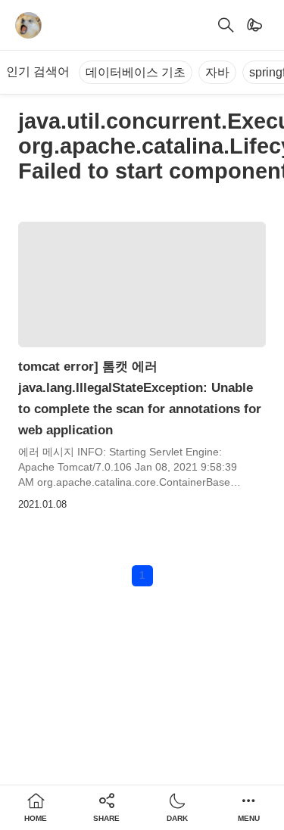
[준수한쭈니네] (28, 25)
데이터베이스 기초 (136, 72)
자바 (217, 72)
